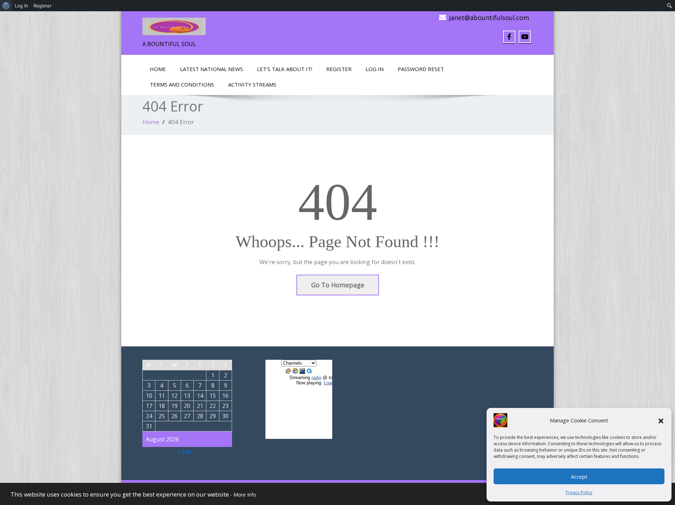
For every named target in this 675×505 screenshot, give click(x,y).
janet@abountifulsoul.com (489, 17)
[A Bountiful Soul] (174, 24)
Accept (579, 476)
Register (339, 68)
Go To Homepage (337, 285)
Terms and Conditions (182, 84)
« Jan (184, 451)
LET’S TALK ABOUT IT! (284, 68)
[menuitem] (6, 5)
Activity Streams (252, 84)
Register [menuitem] (42, 5)
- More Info (243, 494)
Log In (375, 68)
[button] (660, 420)
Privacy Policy (579, 493)
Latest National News (211, 68)
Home (158, 68)
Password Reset (421, 68)
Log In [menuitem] (21, 5)
